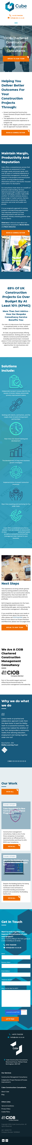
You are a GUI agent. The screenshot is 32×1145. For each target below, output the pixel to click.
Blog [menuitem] (2, 1094)
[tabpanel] (16, 733)
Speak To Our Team (16, 59)
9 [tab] (22, 761)
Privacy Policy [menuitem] (5, 1109)
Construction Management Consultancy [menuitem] (14, 1077)
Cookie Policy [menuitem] (5, 1112)
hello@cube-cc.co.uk (17, 18)
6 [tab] (17, 761)
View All (11, 846)
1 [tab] (8, 761)
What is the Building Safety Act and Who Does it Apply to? (16, 862)
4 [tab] (14, 761)
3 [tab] (12, 761)
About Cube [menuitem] (5, 1091)
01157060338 (17, 617)
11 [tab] (25, 761)
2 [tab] (10, 761)
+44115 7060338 (17, 15)
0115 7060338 (11, 945)
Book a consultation (15, 132)
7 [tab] (19, 761)
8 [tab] (20, 761)
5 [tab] (15, 761)
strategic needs (12, 532)
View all (10, 792)
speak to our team (14, 627)
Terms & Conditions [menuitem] (7, 1106)
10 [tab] (24, 761)
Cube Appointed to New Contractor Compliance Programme (14, 810)
